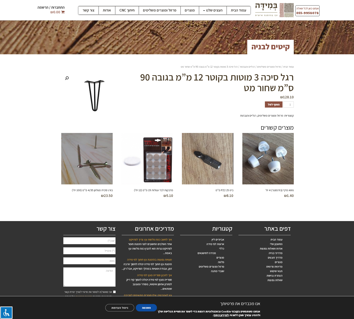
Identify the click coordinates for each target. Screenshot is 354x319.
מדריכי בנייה (276, 253)
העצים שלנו (213, 10)
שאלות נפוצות (275, 280)
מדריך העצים (275, 257)
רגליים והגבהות (247, 66)
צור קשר (88, 10)
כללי (221, 248)
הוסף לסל (274, 104)
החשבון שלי (276, 244)
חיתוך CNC (127, 10)
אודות (107, 10)
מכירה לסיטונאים (206, 253)
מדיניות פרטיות (274, 266)
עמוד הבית (238, 10)
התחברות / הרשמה (51, 7)
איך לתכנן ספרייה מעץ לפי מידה (154, 275)
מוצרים (190, 10)
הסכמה (146, 308)
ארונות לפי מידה (215, 244)
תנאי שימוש (276, 271)
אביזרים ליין (218, 239)
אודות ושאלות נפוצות (271, 248)
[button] (66, 78)
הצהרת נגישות (275, 275)
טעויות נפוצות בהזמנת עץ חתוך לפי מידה (149, 259)
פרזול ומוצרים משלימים (159, 10)
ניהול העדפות (119, 308)
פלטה (221, 262)
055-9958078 (307, 12)
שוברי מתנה (217, 271)
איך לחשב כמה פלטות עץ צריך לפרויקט (150, 239)
